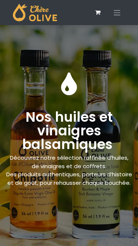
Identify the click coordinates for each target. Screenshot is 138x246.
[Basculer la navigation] (117, 12)
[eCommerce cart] (98, 12)
